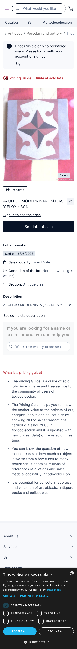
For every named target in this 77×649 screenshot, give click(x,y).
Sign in (21, 63)
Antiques (15, 33)
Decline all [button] (56, 631)
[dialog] (38, 608)
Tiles (70, 33)
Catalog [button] (11, 22)
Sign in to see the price (22, 215)
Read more (54, 589)
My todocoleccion (57, 22)
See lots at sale (38, 226)
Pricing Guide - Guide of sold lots (36, 78)
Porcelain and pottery (44, 33)
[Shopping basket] (71, 8)
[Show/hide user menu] (6, 8)
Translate (17, 189)
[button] (38, 596)
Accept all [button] (20, 631)
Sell (30, 22)
